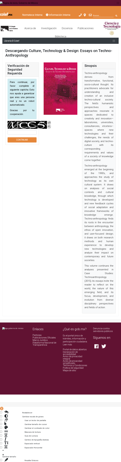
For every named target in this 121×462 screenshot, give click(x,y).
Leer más (67, 344)
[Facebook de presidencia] (96, 347)
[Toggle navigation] (118, 3)
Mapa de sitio (69, 370)
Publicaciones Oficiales (44, 337)
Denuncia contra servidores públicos (103, 329)
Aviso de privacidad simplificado (72, 362)
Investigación (49, 28)
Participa (37, 335)
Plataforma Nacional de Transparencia (44, 343)
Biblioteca (60, 36)
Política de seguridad (73, 368)
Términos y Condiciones (75, 365)
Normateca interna (32, 14)
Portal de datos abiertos (75, 349)
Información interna (59, 14)
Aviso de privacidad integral (72, 357)
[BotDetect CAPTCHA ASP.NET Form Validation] (27, 125)
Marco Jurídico (40, 340)
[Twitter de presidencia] (103, 347)
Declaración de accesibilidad (70, 353)
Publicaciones (86, 28)
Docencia (67, 28)
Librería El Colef (11, 41)
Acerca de (30, 28)
